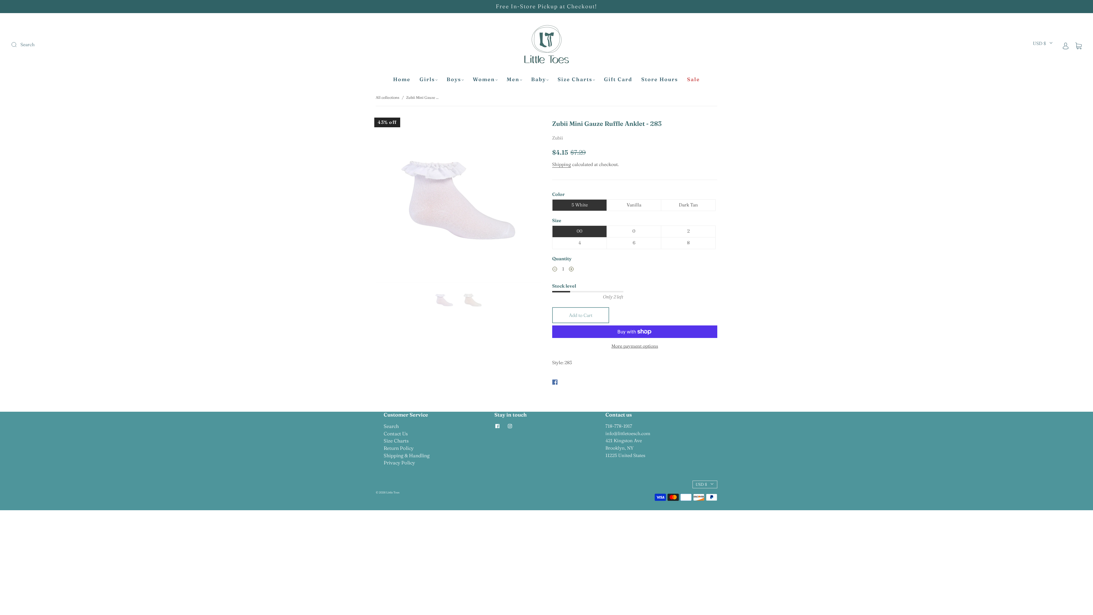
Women (484, 79)
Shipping (561, 164)
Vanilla (634, 205)
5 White (580, 205)
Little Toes (392, 492)
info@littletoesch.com (627, 433)
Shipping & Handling (407, 455)
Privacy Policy (399, 463)
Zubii (557, 138)
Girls (427, 79)
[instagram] (510, 426)
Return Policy (399, 448)
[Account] (1066, 45)
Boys (454, 79)
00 (579, 231)
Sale (693, 79)
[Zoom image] (458, 201)
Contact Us (396, 433)
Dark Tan (688, 205)
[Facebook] (555, 382)
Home (401, 79)
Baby (538, 79)
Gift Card (618, 79)
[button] (392, 201)
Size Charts (575, 79)
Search (391, 426)
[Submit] (52, 44)
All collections (387, 97)
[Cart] (1078, 45)
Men (513, 79)
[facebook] (497, 426)
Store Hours (659, 79)
